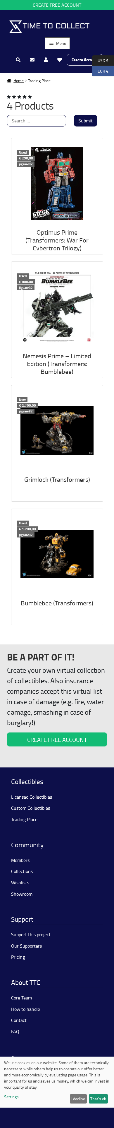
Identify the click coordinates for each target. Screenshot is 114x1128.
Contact (19, 1020)
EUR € (100, 70)
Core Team (21, 998)
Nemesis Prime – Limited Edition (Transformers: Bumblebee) (57, 363)
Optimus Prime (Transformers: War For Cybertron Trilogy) (57, 240)
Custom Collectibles (30, 808)
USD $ (100, 60)
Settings (11, 1096)
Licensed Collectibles (31, 797)
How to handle (25, 1009)
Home (18, 80)
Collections (22, 871)
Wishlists (20, 882)
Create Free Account (57, 5)
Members (20, 860)
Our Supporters (26, 946)
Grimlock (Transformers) (57, 479)
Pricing (18, 957)
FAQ (15, 1031)
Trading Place (24, 819)
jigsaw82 (26, 163)
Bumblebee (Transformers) (57, 602)
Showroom (21, 894)
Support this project (31, 934)
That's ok (98, 1098)
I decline (78, 1098)
